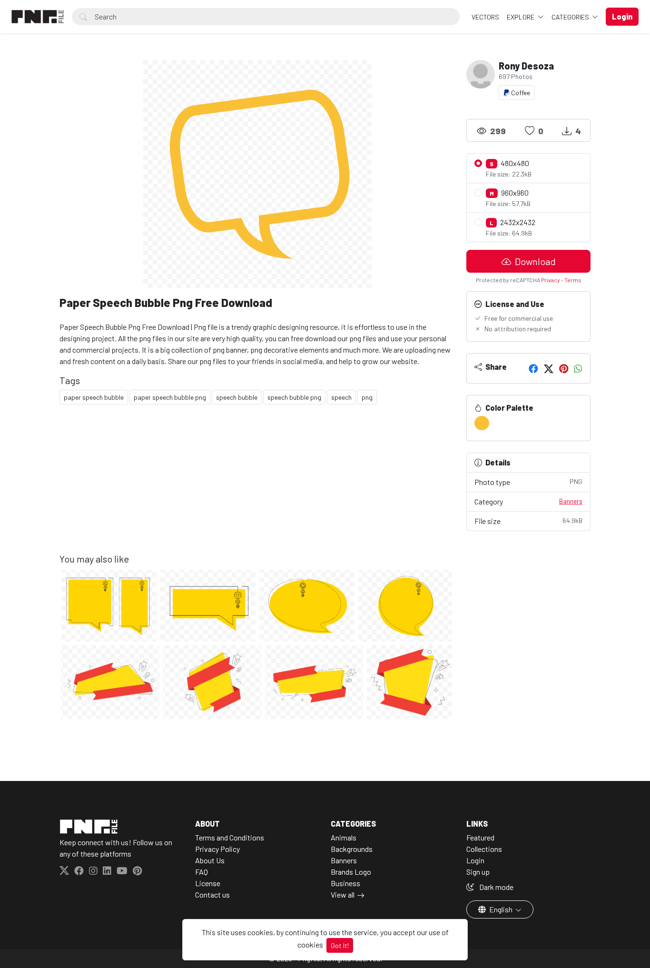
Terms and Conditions (229, 837)
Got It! (340, 945)
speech (341, 397)
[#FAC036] (481, 423)
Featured (480, 837)
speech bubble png (294, 397)
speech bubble (236, 397)
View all (343, 894)
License (207, 883)
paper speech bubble (94, 397)
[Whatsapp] (578, 368)
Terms (572, 280)
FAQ (201, 871)
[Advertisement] (257, 486)
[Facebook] (533, 368)
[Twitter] (548, 368)
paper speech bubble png (170, 397)
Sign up (478, 871)
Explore (521, 17)
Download (534, 261)
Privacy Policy (217, 848)
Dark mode (495, 886)
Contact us (212, 894)
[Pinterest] (563, 368)
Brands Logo (351, 871)
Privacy (550, 280)
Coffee (520, 93)
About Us (210, 860)
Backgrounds (352, 848)
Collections (484, 848)
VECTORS (485, 17)
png (367, 397)
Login (475, 860)
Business (345, 883)
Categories (571, 17)
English (501, 909)
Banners (570, 501)
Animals (343, 837)
